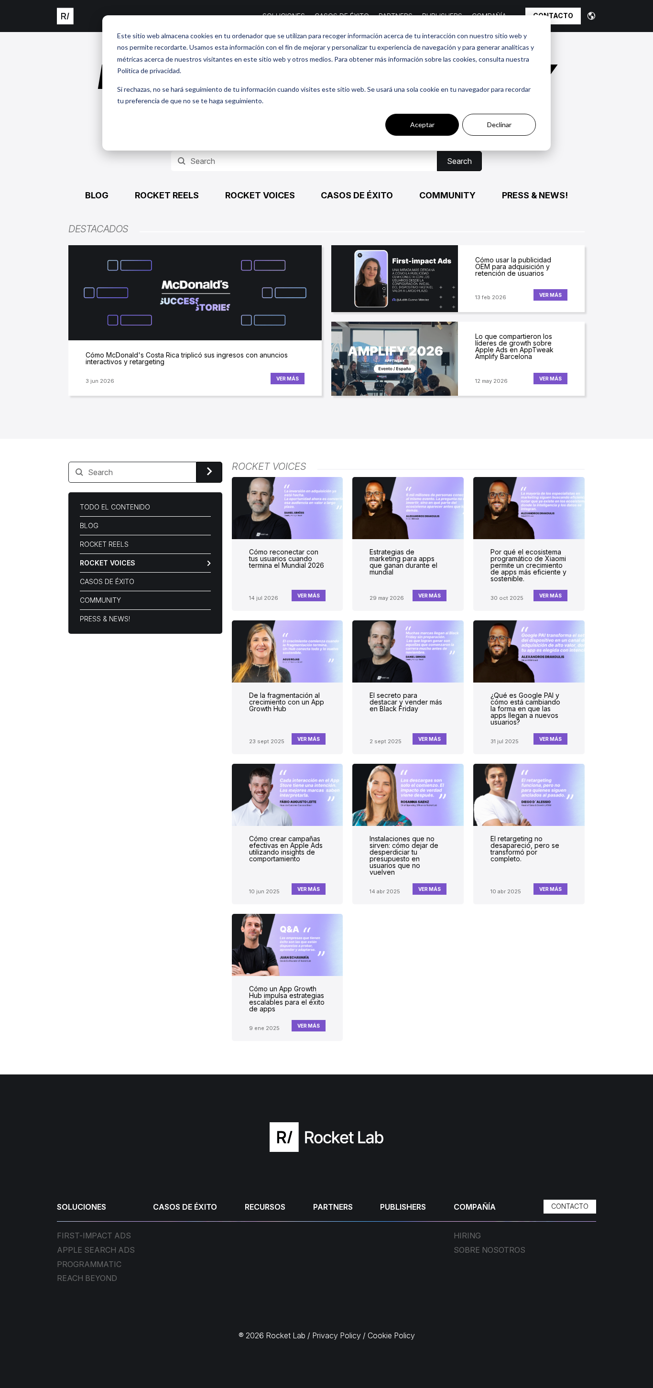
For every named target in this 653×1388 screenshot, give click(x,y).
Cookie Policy (391, 1335)
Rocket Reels (167, 195)
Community (447, 195)
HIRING (467, 1236)
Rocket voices (260, 195)
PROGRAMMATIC (89, 1264)
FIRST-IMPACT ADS (94, 1236)
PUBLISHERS (403, 1207)
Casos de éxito (357, 195)
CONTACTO (553, 15)
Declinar (499, 124)
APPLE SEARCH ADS (96, 1250)
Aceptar (422, 124)
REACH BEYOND (87, 1278)
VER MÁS (287, 378)
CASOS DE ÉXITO (185, 1207)
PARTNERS (333, 1207)
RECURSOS (265, 1207)
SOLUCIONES (81, 1207)
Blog (97, 195)
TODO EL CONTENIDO (115, 507)
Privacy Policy (336, 1335)
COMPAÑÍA (475, 1207)
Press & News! (535, 195)
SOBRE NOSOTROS (489, 1250)
